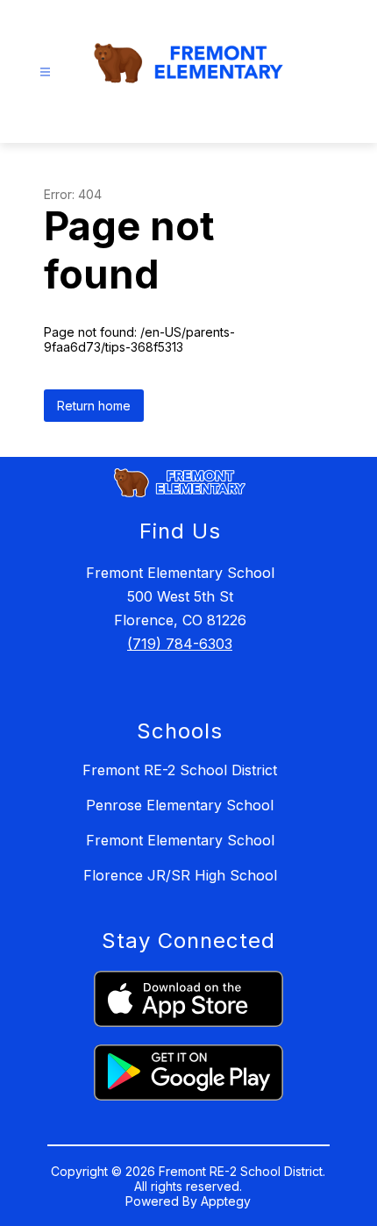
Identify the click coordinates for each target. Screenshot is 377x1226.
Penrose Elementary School (180, 805)
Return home (94, 405)
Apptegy (226, 1201)
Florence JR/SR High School (180, 875)
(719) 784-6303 (179, 643)
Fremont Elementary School (180, 840)
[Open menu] (45, 72)
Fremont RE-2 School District (179, 770)
